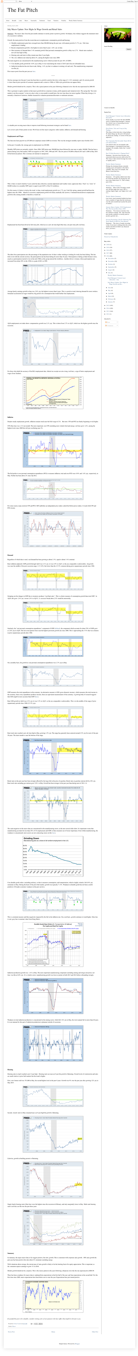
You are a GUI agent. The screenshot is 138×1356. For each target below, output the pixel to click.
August (110, 270)
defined (57, 628)
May (109, 290)
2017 (108, 253)
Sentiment (42, 20)
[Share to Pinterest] (42, 1324)
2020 (108, 244)
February (111, 299)
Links (20, 20)
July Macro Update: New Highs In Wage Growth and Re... (118, 283)
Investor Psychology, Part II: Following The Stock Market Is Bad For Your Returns (118, 220)
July (109, 273)
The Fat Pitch (23, 9)
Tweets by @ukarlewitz (111, 237)
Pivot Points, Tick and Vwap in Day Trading (116, 129)
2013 (108, 311)
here (34, 71)
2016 (108, 256)
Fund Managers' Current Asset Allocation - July (117, 279)
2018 (108, 250)
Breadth (14, 20)
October (110, 264)
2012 (108, 314)
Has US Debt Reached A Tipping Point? (117, 153)
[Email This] (35, 1324)
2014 (108, 308)
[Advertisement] (116, 65)
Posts (108, 322)
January (110, 302)
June (109, 287)
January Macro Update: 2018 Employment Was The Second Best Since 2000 (118, 208)
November (111, 261)
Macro (26, 20)
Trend (49, 20)
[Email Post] (31, 1323)
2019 (108, 247)
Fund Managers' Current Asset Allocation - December (118, 117)
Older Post (95, 1332)
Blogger (77, 1344)
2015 (108, 305)
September (111, 267)
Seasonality (34, 20)
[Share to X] (38, 1324)
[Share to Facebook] (40, 1324)
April (109, 293)
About (7, 20)
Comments (110, 325)
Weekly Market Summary (75, 20)
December (111, 258)
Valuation (55, 20)
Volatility (63, 20)
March (110, 296)
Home (53, 1332)
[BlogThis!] (36, 1324)
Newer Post (11, 1332)
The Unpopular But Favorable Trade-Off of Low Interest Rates (118, 141)
